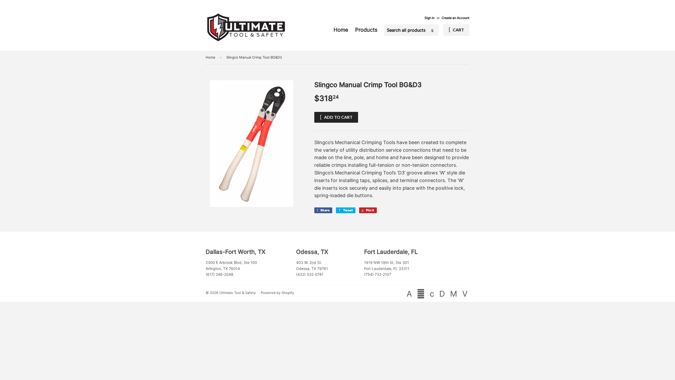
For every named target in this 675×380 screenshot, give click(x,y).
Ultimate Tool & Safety (237, 293)
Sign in (430, 18)
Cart (458, 29)
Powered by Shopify (277, 293)
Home (342, 30)
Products (367, 30)
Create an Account (455, 18)
